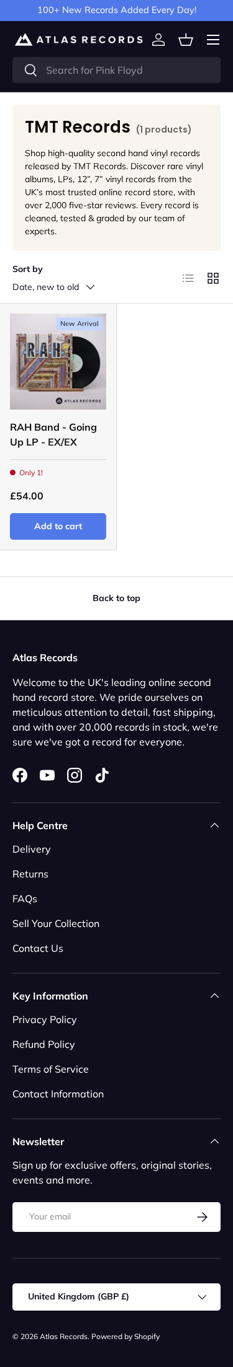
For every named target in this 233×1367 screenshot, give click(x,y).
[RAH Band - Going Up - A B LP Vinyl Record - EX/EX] (58, 362)
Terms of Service (50, 1069)
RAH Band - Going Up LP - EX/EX (53, 434)
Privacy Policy (44, 1019)
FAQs (24, 898)
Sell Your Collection (55, 923)
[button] (185, 39)
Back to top (116, 598)
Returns (30, 874)
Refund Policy (43, 1044)
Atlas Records (64, 1336)
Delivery (31, 849)
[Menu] (213, 39)
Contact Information (58, 1094)
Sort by (27, 269)
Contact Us (37, 948)
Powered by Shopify (125, 1336)
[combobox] (116, 70)
